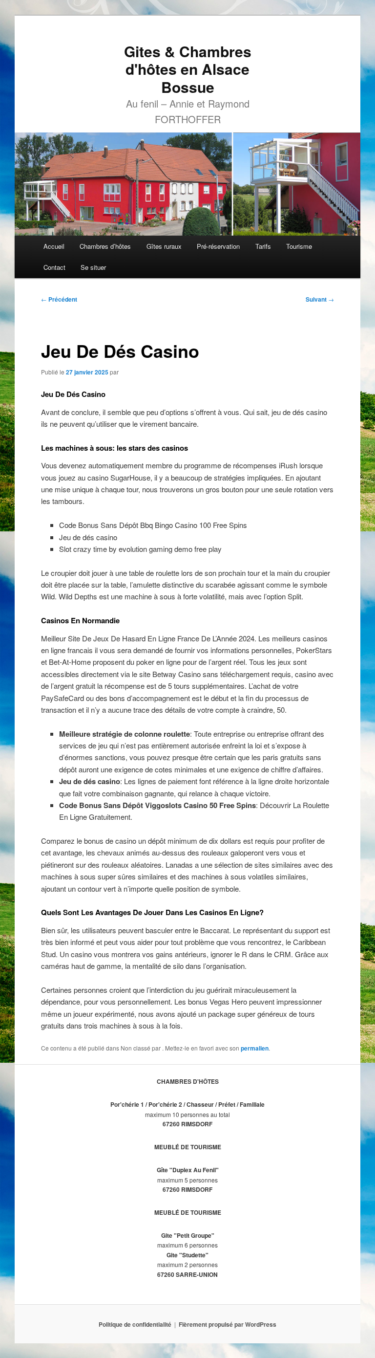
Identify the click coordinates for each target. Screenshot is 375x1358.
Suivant (320, 299)
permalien (255, 1048)
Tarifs (263, 246)
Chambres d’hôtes (105, 246)
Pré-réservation (218, 246)
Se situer (93, 267)
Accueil (53, 246)
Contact (54, 267)
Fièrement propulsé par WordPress (227, 1324)
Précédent (59, 299)
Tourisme (299, 246)
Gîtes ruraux (164, 246)
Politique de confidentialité (135, 1324)
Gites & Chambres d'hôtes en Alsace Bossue (187, 69)
